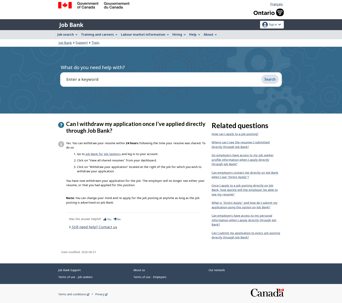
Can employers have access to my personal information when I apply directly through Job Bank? (244, 219)
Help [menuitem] (193, 34)
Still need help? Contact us (94, 227)
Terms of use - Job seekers (75, 277)
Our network (217, 270)
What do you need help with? (93, 67)
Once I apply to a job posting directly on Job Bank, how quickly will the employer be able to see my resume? (245, 189)
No (119, 219)
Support (82, 42)
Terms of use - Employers (149, 277)
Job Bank (71, 25)
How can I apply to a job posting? (235, 134)
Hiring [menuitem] (177, 34)
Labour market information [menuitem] (143, 34)
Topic (95, 42)
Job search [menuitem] (65, 34)
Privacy (101, 294)
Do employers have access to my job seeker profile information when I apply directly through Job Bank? (243, 159)
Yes (108, 219)
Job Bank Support (69, 270)
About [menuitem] (208, 34)
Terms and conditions (73, 294)
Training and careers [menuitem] (97, 34)
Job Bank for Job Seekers (103, 154)
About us (139, 270)
